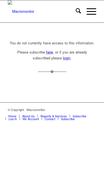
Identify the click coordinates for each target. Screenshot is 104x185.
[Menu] (88, 11)
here (49, 52)
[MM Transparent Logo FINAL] (43, 11)
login (66, 57)
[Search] (75, 11)
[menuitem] (75, 11)
